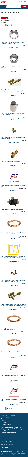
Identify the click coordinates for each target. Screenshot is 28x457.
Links (2, 439)
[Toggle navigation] (2, 7)
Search (24, 6)
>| (11, 25)
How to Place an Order (7, 444)
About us (3, 436)
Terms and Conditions (7, 441)
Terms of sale (4, 447)
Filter (4, 18)
